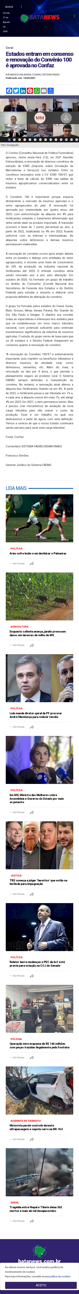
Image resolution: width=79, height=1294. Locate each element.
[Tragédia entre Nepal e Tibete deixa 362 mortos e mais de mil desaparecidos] (39, 1172)
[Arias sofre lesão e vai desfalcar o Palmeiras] (39, 518)
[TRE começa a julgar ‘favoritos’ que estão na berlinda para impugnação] (39, 845)
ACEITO (41, 1285)
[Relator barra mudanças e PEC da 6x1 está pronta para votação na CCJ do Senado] (39, 927)
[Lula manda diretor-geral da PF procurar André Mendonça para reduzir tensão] (39, 678)
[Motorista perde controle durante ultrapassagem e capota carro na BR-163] (39, 1090)
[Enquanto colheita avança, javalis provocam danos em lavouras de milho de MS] (39, 596)
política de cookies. (60, 1276)
